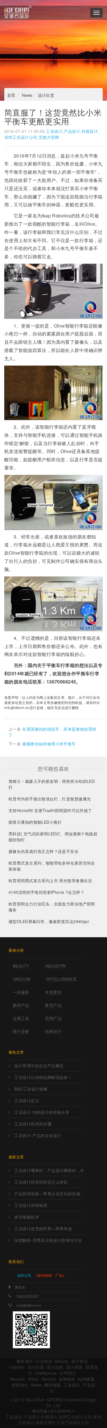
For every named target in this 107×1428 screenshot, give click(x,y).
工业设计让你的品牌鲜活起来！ (43, 1077)
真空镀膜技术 (26, 1217)
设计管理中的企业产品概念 (39, 1065)
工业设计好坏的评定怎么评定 (41, 1182)
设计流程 (55, 1367)
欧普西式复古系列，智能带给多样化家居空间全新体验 (52, 866)
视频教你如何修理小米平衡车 (49, 743)
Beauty (21, 966)
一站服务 (21, 992)
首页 (11, 95)
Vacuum (22, 979)
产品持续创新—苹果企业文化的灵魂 (47, 1193)
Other (33, 1379)
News (27, 95)
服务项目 (25, 1361)
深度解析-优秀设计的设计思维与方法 (48, 1240)
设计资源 (74, 1367)
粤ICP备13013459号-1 (53, 1411)
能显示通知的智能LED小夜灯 (35, 822)
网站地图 (52, 1385)
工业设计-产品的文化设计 (37, 1135)
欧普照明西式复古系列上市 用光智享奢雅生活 (50, 880)
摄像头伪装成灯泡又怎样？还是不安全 (43, 851)
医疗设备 (21, 1031)
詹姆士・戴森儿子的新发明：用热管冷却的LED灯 (52, 784)
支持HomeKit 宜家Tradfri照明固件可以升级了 (50, 810)
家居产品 (53, 1005)
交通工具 (21, 1018)
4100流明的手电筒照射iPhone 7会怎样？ (46, 892)
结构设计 (53, 1031)
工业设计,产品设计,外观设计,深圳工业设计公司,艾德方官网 (51, 134)
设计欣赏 (46, 95)
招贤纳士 (20, 1385)
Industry (55, 966)
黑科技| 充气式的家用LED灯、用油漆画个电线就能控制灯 (53, 836)
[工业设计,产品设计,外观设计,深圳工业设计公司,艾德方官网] (17, 13)
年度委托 (53, 992)
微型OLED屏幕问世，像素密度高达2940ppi (49, 921)
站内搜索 (86, 1379)
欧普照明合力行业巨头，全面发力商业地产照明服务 (52, 907)
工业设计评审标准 (30, 1205)
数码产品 (21, 1005)
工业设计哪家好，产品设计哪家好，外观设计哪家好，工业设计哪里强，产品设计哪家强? (49, 1170)
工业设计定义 (26, 1100)
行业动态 (44, 1361)
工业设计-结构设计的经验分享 (41, 1112)
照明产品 (53, 1018)
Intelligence (61, 979)
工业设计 (72, 1385)
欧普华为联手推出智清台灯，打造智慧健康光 (50, 799)
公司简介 (68, 1373)
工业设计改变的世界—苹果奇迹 (43, 1228)
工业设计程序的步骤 (32, 1124)
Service (49, 1379)
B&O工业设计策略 (31, 1089)
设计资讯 (79, 1361)
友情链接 (67, 1379)
